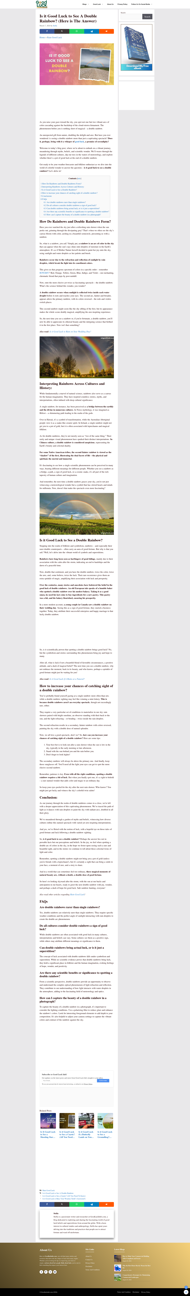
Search (123, 12)
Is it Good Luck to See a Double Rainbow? (59, 189)
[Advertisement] (77, 105)
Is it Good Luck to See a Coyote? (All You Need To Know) (64, 1196)
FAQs (44, 199)
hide (79, 178)
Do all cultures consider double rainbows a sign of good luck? (70, 205)
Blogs (85, 4)
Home (42, 37)
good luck (79, 141)
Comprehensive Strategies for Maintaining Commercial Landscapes (136, 1276)
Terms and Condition (124, 1292)
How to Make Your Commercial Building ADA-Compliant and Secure (136, 1257)
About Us (110, 4)
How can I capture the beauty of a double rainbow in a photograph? (72, 214)
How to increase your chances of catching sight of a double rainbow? (69, 192)
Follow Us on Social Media (140, 4)
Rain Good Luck (54, 37)
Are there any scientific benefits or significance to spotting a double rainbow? (76, 211)
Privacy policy (145, 1292)
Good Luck (97, 4)
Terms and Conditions (93, 1270)
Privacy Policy (122, 4)
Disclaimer (89, 1266)
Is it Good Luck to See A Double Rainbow (58, 1193)
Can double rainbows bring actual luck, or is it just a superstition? (72, 208)
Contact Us (89, 1260)
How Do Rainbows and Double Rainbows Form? (61, 183)
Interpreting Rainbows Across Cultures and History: (62, 186)
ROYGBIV (44, 272)
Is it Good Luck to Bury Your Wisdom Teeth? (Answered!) (64, 1198)
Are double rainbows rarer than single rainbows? (65, 202)
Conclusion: (46, 196)
